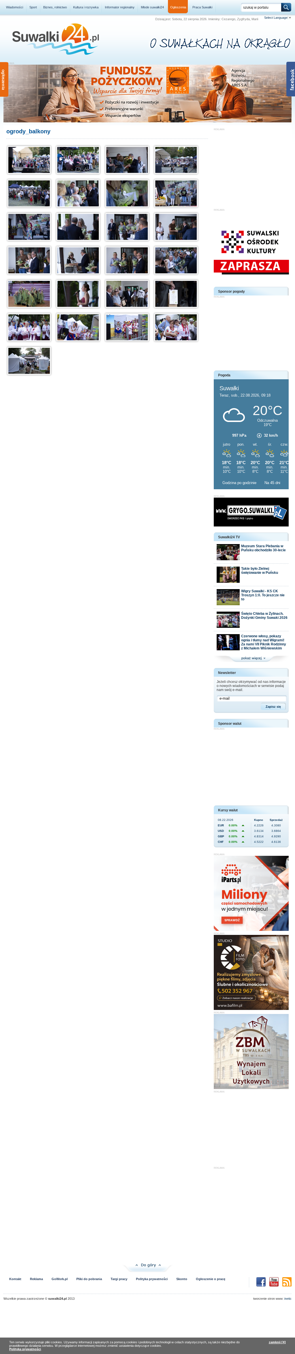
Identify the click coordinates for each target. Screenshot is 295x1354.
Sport (33, 7)
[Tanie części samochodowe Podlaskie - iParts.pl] (251, 930)
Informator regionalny (120, 7)
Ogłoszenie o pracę (210, 1279)
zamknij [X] (277, 1342)
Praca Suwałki (202, 7)
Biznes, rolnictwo (55, 7)
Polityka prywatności (152, 1279)
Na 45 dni (272, 483)
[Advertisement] (251, 167)
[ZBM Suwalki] (251, 1088)
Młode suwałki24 (152, 7)
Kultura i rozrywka (86, 7)
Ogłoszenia (178, 7)
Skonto (181, 1279)
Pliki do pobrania (89, 1279)
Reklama (36, 1279)
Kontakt (15, 1279)
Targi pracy (119, 1279)
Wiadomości (14, 7)
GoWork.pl (60, 1279)
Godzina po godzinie (240, 483)
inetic (288, 1298)
